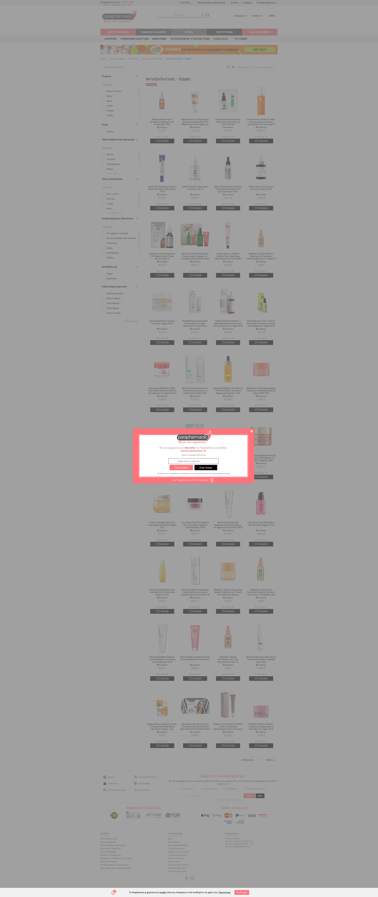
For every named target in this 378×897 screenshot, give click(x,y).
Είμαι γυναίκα (181, 467)
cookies (162, 892)
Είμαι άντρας (205, 467)
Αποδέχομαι (241, 892)
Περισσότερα (224, 892)
